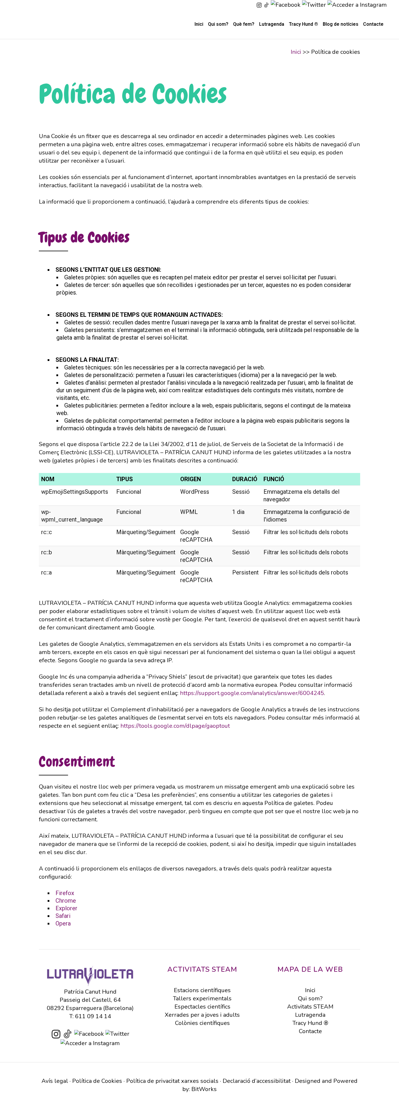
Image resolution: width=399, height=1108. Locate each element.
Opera (63, 923)
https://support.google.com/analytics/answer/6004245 (252, 693)
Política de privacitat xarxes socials (172, 1081)
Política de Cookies (97, 1081)
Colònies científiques (202, 1023)
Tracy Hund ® (310, 1023)
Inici (296, 52)
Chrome (65, 900)
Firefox (64, 893)
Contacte (310, 1031)
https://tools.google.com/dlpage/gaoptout (175, 726)
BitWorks (204, 1089)
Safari (62, 915)
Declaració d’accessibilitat (257, 1081)
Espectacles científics (202, 1007)
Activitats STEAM (310, 1007)
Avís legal (54, 1081)
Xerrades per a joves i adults (202, 1015)
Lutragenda (310, 1015)
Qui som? (310, 998)
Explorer (66, 908)
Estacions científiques (202, 990)
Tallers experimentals (202, 998)
